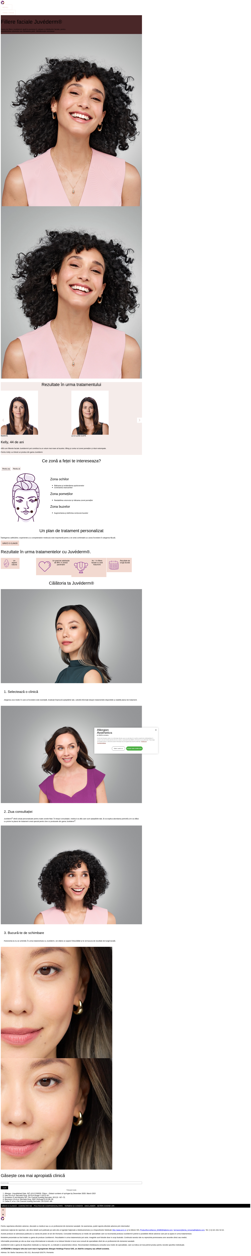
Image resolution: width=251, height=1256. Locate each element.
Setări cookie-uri (118, 748)
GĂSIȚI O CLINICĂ (9, 1205)
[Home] (9, 3)
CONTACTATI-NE (25, 1205)
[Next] (139, 420)
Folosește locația (71, 1190)
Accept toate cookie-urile (134, 748)
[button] (36, 500)
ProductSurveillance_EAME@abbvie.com (156, 1230)
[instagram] (3, 1210)
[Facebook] (3, 1214)
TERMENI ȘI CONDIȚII (74, 1205)
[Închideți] (156, 730)
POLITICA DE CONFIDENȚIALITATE (48, 1205)
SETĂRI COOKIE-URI (105, 1205)
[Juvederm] (9, 1219)
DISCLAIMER (90, 1205)
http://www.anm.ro (119, 1230)
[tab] (6, 468)
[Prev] (3, 420)
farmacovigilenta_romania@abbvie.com (189, 1230)
